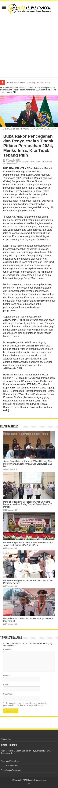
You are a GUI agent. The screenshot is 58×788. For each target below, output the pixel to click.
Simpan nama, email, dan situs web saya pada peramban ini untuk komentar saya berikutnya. (25, 704)
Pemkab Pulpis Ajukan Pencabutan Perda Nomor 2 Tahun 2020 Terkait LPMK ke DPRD (28, 543)
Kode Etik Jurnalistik (9, 765)
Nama (6, 675)
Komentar (48, 162)
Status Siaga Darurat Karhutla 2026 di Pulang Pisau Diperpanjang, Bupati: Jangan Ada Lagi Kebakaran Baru (28, 464)
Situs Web (7, 694)
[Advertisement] (29, 45)
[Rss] (29, 783)
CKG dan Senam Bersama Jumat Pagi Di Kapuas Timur (28, 82)
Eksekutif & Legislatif (19, 87)
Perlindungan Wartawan (11, 770)
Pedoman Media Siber (10, 761)
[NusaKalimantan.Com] (29, 8)
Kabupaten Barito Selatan (31, 162)
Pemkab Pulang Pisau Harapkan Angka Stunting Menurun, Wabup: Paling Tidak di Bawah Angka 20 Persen (27, 504)
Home (5, 87)
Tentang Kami (6, 739)
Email (6, 685)
